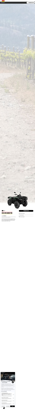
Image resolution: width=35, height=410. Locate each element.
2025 (4, 210)
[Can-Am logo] (3, 1)
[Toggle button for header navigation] (1, 1)
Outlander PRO (3, 2)
